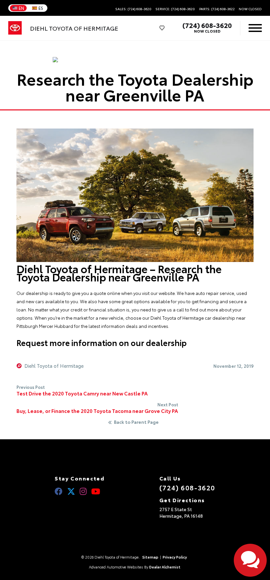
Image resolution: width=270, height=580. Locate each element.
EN (21, 8)
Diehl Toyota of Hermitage (54, 365)
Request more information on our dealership (101, 342)
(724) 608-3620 (207, 25)
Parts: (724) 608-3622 (217, 9)
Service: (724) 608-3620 (175, 9)
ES (41, 8)
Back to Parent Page (136, 422)
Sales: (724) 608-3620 (133, 9)
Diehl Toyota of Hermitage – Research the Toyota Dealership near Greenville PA (119, 272)
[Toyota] (15, 28)
